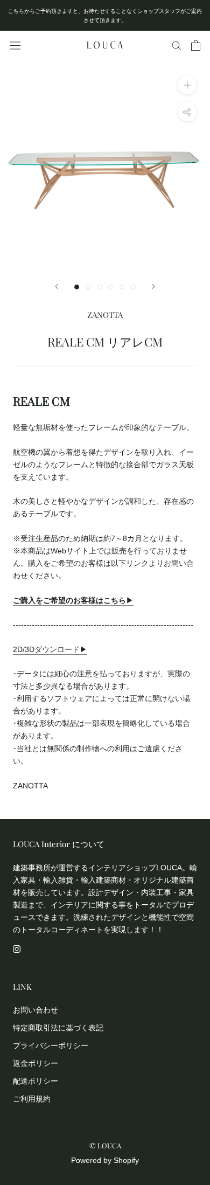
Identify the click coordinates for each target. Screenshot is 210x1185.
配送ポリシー (35, 1081)
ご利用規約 (32, 1098)
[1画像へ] (76, 287)
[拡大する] (187, 84)
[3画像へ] (99, 287)
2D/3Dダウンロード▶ (50, 649)
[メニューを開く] (15, 45)
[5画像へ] (122, 287)
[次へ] (153, 286)
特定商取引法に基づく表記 (58, 1027)
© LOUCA (105, 1145)
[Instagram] (16, 948)
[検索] (176, 45)
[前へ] (56, 286)
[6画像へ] (133, 287)
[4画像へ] (110, 287)
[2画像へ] (88, 287)
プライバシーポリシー (50, 1045)
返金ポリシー (35, 1063)
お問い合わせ (35, 1010)
